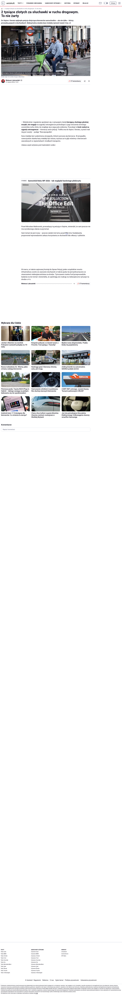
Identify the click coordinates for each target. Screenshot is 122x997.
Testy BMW (3, 953)
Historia (67, 3)
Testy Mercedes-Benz (6, 964)
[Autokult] (12, 3)
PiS (66, 233)
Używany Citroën (35, 956)
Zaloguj (113, 3)
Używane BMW (35, 953)
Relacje (85, 3)
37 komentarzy (76, 81)
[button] (105, 3)
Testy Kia (3, 962)
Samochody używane (52, 3)
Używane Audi (34, 951)
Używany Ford (34, 958)
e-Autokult (64, 951)
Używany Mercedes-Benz (37, 964)
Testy (20, 3)
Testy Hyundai (4, 960)
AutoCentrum (64, 953)
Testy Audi (3, 951)
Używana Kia (34, 962)
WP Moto (63, 956)
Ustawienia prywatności (88, 980)
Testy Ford (3, 958)
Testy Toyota (4, 970)
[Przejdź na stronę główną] (3, 4)
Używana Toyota (35, 970)
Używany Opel (34, 966)
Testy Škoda (4, 968)
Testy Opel (3, 966)
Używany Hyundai (35, 960)
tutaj (36, 993)
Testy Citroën (4, 956)
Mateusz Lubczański (13, 80)
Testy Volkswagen (5, 972)
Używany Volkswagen (36, 972)
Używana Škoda (35, 968)
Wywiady (76, 3)
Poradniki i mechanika (34, 3)
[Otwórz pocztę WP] (100, 3)
